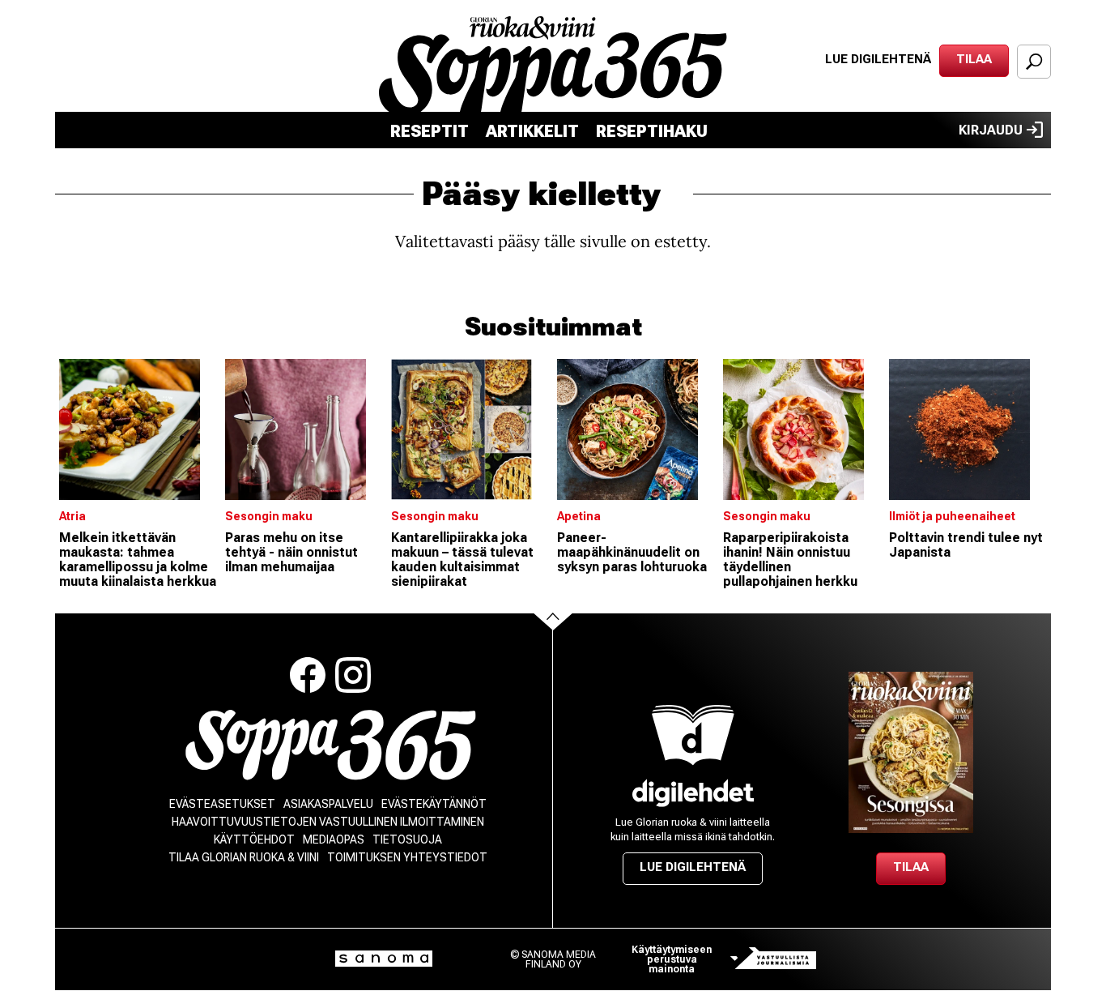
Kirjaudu (991, 130)
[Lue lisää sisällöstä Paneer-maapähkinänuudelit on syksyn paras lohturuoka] (636, 429)
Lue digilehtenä (878, 59)
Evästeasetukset (222, 803)
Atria (72, 516)
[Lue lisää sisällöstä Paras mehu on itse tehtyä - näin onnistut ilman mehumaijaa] (304, 429)
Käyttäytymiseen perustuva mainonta (672, 959)
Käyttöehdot (254, 839)
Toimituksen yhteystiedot (407, 857)
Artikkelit (532, 131)
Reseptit (429, 131)
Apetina (579, 516)
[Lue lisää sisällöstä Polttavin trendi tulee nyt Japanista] (968, 429)
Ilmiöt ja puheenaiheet (952, 516)
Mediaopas (333, 839)
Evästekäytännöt (434, 803)
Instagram (353, 675)
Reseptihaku (652, 131)
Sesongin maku (269, 516)
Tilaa (974, 59)
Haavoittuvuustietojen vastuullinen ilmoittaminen (328, 821)
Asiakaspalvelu (328, 803)
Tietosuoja (407, 839)
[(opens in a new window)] (693, 793)
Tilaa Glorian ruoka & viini (243, 857)
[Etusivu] (330, 745)
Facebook (307, 675)
